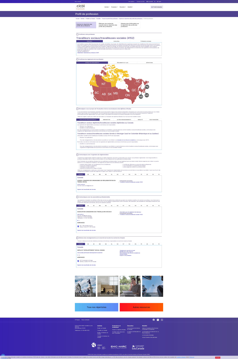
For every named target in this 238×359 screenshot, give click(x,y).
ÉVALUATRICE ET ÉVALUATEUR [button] (116, 326)
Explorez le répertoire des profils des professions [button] (84, 25)
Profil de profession (148, 18)
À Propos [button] (77, 319)
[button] (80, 7)
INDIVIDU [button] (99, 326)
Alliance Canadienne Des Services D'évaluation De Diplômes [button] (150, 329)
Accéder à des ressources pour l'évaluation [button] (118, 332)
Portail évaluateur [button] (157, 7)
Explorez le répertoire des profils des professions (130, 18)
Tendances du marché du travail (127, 250)
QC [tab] (147, 174)
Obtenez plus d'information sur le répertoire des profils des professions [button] (130, 25)
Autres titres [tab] (116, 41)
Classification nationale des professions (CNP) (88, 52)
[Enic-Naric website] (119, 347)
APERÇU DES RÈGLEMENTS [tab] (92, 62)
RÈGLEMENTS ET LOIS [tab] (122, 62)
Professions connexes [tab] (146, 41)
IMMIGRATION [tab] (106, 119)
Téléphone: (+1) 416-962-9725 (82, 330)
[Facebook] (154, 319)
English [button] (159, 1)
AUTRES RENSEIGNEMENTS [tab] (124, 119)
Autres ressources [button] (141, 307)
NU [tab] (129, 174)
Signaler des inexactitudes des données (86, 189)
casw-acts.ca (80, 214)
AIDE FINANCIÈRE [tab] (153, 119)
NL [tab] (111, 174)
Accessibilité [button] (150, 1)
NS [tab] (117, 174)
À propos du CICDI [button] (140, 1)
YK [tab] (159, 174)
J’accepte (218, 357)
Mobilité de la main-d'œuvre (126, 251)
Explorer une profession (125, 255)
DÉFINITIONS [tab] (149, 62)
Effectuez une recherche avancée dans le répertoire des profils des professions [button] (108, 25)
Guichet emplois (123, 254)
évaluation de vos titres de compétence (126, 140)
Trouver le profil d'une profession (110, 18)
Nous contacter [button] (78, 1)
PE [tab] (141, 174)
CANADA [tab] (80, 174)
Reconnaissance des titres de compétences (130, 253)
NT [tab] (123, 174)
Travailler (98, 18)
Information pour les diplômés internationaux (130, 212)
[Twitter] (158, 319)
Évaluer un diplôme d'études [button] (119, 329)
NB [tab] (106, 174)
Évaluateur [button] (114, 7)
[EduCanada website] (138, 347)
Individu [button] (106, 7)
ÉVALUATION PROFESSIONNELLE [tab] (88, 119)
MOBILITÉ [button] (144, 326)
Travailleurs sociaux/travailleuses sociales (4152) (131, 182)
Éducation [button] (122, 7)
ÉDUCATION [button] (130, 326)
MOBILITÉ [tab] (140, 119)
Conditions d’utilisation (181, 357)
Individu (82, 18)
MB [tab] (100, 174)
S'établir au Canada (90, 18)
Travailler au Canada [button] (102, 330)
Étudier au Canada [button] (101, 328)
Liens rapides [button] (131, 1)
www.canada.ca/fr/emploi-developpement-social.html (89, 252)
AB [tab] (88, 174)
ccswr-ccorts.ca (81, 184)
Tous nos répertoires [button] (96, 307)
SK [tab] (153, 174)
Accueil (77, 18)
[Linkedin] (162, 319)
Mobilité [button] (130, 7)
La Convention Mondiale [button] (148, 335)
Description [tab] (89, 41)
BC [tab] (94, 174)
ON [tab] (135, 174)
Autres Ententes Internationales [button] (149, 337)
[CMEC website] (100, 347)
